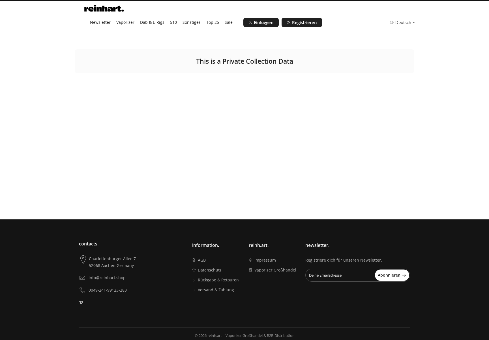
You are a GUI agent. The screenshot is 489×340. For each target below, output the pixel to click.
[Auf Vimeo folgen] (81, 302)
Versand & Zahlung (216, 289)
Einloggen (264, 22)
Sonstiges (192, 22)
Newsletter (100, 22)
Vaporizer (125, 22)
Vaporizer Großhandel (275, 270)
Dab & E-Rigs (152, 22)
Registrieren (304, 22)
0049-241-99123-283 (108, 290)
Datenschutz (210, 270)
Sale (229, 22)
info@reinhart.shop (107, 277)
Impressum (265, 260)
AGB (202, 260)
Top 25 (212, 22)
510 (173, 22)
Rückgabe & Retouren (218, 280)
